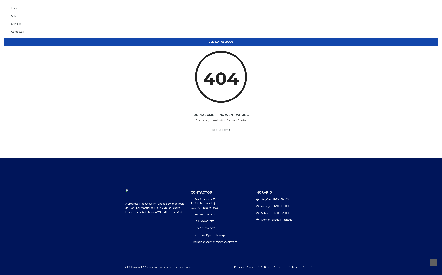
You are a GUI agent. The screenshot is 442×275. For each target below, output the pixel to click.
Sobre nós (17, 16)
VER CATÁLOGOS (221, 42)
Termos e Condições (303, 267)
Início (14, 8)
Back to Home (221, 129)
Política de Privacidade (274, 267)
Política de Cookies (245, 267)
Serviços (16, 23)
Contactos (17, 31)
